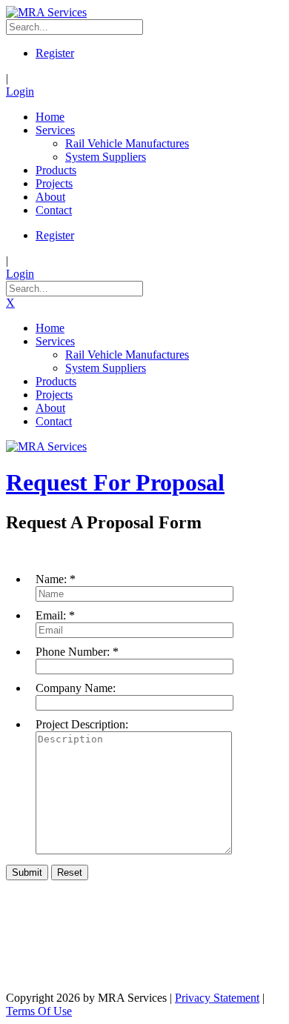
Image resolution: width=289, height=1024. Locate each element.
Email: (51, 615)
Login (20, 91)
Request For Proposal (115, 482)
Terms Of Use (39, 1011)
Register (55, 53)
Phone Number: (73, 651)
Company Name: (76, 688)
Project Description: (82, 724)
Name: (51, 579)
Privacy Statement (217, 997)
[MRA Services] (46, 12)
